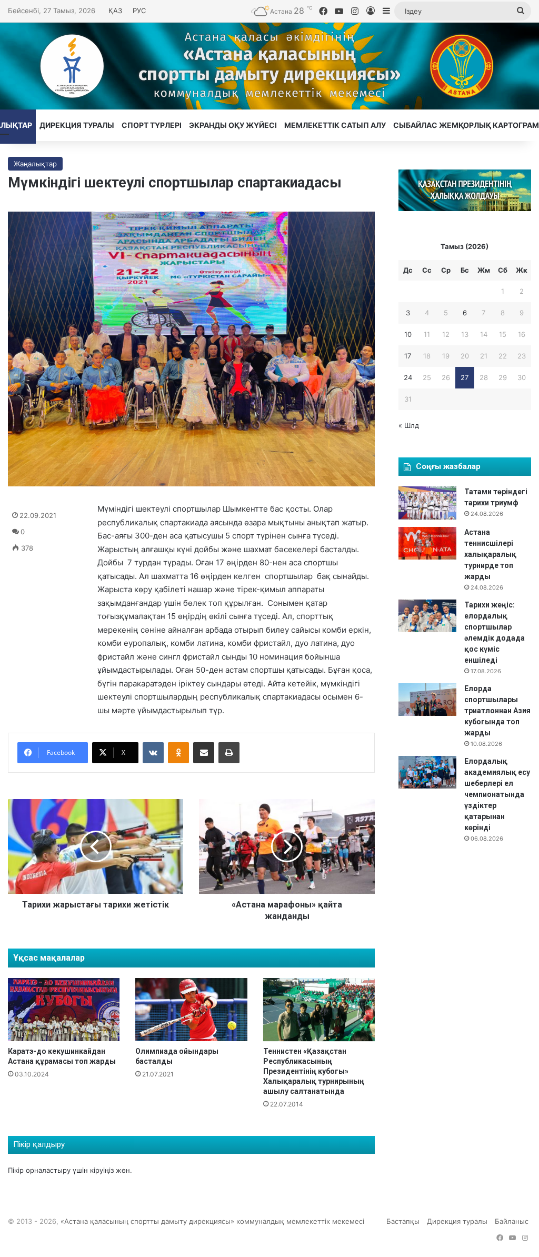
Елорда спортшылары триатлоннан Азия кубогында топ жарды (497, 710)
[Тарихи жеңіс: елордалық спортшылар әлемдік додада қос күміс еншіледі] (427, 616)
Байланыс (511, 1221)
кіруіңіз (102, 1170)
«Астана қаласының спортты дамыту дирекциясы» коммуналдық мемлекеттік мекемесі (212, 1221)
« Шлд (408, 425)
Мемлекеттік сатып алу (335, 125)
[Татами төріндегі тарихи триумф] (427, 502)
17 (407, 356)
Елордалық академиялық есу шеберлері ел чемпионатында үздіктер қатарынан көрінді (497, 794)
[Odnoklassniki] (178, 752)
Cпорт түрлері (152, 125)
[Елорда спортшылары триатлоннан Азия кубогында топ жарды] (427, 699)
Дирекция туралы (76, 125)
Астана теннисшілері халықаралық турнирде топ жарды (490, 554)
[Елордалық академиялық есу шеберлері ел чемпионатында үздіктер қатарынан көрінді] (427, 772)
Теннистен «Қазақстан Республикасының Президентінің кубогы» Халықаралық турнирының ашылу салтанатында (313, 1071)
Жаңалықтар (35, 163)
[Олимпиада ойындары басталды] (191, 1009)
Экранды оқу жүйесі (233, 125)
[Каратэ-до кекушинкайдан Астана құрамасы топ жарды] (63, 1009)
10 (408, 334)
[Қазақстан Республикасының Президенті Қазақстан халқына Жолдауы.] (464, 208)
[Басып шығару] (228, 752)
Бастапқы (403, 1221)
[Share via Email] (203, 752)
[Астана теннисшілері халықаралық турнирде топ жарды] (427, 543)
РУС (139, 10)
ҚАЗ (115, 10)
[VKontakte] (153, 752)
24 (408, 377)
